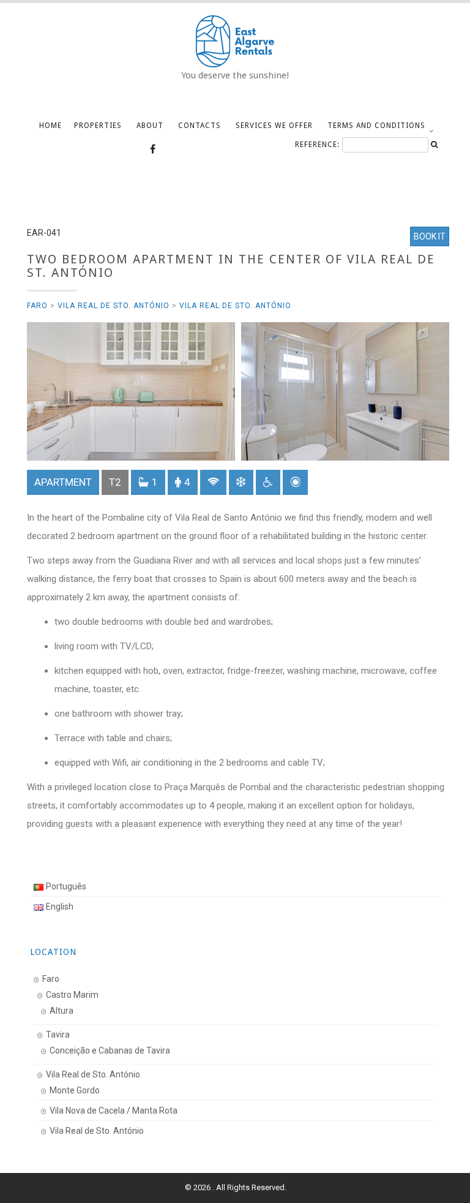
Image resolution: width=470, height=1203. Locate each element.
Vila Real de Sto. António (114, 305)
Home (50, 125)
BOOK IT (430, 236)
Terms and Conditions (376, 125)
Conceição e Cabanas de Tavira (110, 1050)
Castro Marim (72, 995)
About (149, 125)
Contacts (199, 125)
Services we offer (274, 125)
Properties (98, 125)
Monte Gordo (75, 1090)
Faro (37, 305)
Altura (61, 1011)
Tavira (58, 1034)
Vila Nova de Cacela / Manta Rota (113, 1110)
